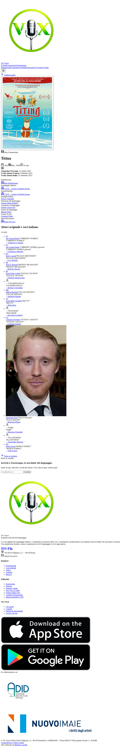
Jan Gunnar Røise (12, 238)
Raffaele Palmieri (14, 296)
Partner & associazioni (14, 611)
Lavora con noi (11, 613)
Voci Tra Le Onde (13, 590)
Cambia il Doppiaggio (14, 595)
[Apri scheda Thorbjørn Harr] (36, 415)
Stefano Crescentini (15, 288)
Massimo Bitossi (14, 422)
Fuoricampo (30, 68)
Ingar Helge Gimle (13, 273)
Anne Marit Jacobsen (14, 301)
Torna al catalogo (10, 456)
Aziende (22, 68)
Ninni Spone (11, 446)
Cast (13, 68)
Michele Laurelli (21, 745)
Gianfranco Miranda (15, 252)
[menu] (3, 71)
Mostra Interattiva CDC (15, 597)
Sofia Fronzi (12, 451)
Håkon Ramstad (12, 292)
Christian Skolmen (13, 320)
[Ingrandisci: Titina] (27, 113)
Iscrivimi (27, 472)
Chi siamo (39, 68)
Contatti (46, 68)
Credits (21, 743)
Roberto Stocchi (14, 269)
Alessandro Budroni (15, 442)
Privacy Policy (12, 743)
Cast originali (11, 568)
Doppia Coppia (12, 588)
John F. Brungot (12, 265)
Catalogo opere (10, 75)
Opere (17, 68)
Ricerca (9, 574)
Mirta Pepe (12, 305)
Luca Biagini (13, 260)
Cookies (4, 743)
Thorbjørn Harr (12, 418)
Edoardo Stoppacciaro (16, 278)
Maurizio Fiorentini (15, 432)
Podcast (9, 586)
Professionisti (6, 68)
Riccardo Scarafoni (15, 315)
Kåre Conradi (11, 256)
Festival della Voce (13, 593)
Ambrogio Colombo (15, 243)
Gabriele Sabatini (14, 324)
